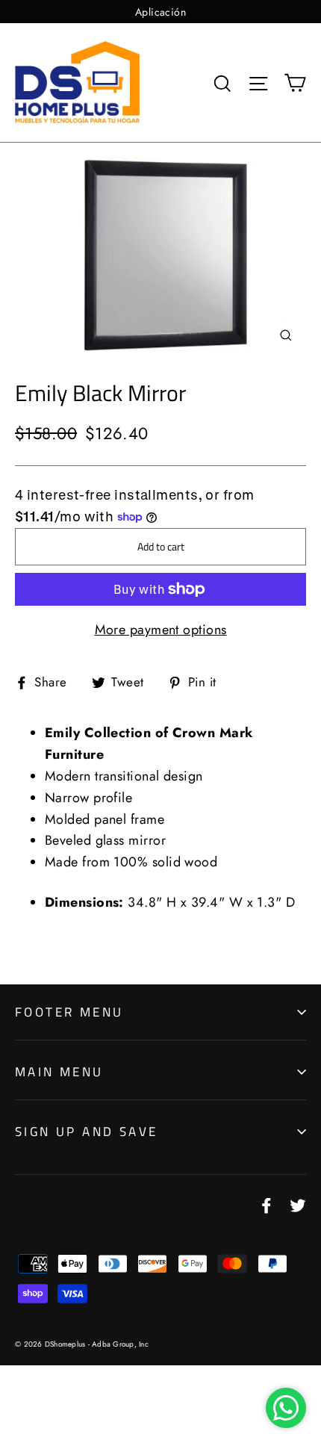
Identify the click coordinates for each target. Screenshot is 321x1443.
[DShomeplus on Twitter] (298, 1204)
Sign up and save (86, 1131)
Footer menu (69, 1012)
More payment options (161, 629)
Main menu (59, 1072)
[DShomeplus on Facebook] (266, 1204)
